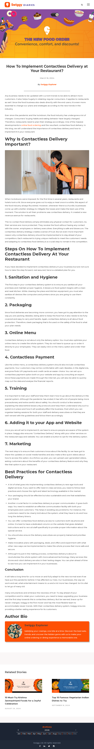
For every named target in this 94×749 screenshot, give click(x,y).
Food (9, 691)
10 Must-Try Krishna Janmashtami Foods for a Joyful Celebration (23, 700)
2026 (47, 730)
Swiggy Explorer (48, 84)
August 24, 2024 (13, 708)
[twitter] (49, 746)
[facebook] (40, 746)
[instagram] (54, 746)
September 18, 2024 (61, 705)
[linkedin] (44, 746)
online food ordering (31, 125)
